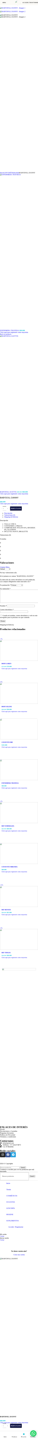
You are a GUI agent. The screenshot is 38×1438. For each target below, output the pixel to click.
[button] (33, 1433)
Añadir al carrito (16, 1425)
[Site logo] (17, 5)
